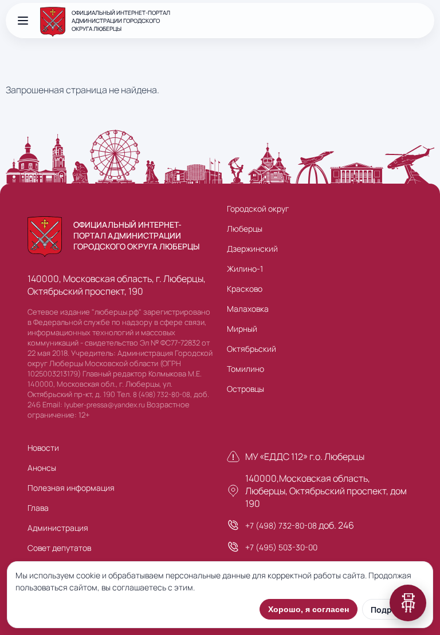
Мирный (242, 328)
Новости (43, 447)
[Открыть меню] (23, 20)
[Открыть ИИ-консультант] (408, 603)
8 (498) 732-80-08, (162, 394)
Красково (244, 288)
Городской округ (258, 208)
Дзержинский (252, 248)
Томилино (245, 368)
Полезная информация (71, 487)
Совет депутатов (59, 547)
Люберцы (244, 228)
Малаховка (248, 308)
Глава (38, 507)
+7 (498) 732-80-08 (281, 525)
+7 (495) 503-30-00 (281, 547)
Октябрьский (251, 348)
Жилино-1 (245, 268)
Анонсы (42, 467)
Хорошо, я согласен (308, 609)
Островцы (245, 388)
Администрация (58, 527)
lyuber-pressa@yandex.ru (104, 404)
